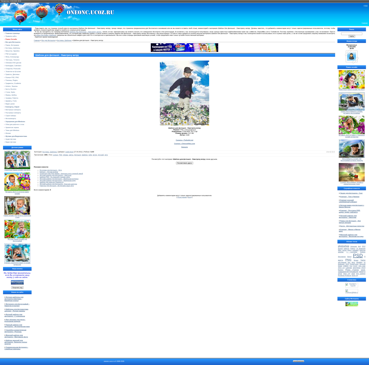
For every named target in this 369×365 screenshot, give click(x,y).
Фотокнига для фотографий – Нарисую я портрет (17, 305)
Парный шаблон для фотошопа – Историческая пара (17, 325)
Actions (362, 252)
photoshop (343, 246)
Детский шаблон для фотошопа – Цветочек (55, 175)
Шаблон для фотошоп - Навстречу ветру (86, 32)
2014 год (341, 268)
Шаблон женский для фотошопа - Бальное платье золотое (15, 342)
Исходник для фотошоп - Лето (51, 170)
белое (344, 250)
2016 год (355, 275)
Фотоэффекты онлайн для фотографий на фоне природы (352, 159)
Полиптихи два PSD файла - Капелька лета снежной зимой (61, 173)
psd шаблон (360, 273)
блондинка (356, 268)
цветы (71, 155)
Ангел (349, 256)
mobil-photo (69, 152)
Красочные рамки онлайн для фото (352, 89)
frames (340, 270)
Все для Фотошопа (48, 40)
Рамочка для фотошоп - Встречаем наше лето (57, 186)
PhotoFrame (354, 264)
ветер (95, 155)
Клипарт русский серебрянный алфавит (348, 201)
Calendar (349, 268)
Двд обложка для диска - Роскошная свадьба (15, 320)
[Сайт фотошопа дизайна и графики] (17, 284)
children (346, 266)
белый (340, 248)
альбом (340, 252)
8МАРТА (362, 272)
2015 (340, 274)
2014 (363, 268)
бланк (340, 266)
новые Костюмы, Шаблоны (46, 35)
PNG (348, 259)
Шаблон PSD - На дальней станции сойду (55, 177)
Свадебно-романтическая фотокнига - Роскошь (15, 331)
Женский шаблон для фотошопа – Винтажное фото (16, 336)
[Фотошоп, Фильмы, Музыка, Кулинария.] (351, 305)
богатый (362, 264)
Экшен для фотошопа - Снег (351, 193)
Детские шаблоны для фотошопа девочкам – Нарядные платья (13, 298)
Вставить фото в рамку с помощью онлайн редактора (352, 136)
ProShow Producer (344, 275)
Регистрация (182, 197)
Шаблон (85, 155)
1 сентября (352, 252)
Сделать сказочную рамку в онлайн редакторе (17, 263)
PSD (60, 155)
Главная (365, 23)
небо (90, 155)
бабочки (362, 250)
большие (353, 246)
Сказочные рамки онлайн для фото (17, 170)
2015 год (346, 273)
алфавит (355, 250)
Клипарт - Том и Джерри (349, 196)
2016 (353, 273)
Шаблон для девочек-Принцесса (51, 182)
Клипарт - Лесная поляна (49, 172)
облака (65, 155)
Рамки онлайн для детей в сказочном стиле (17, 216)
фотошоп (77, 155)
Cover (355, 266)
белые (356, 260)
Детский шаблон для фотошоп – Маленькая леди (58, 180)
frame (363, 260)
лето (106, 155)
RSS (366, 5)
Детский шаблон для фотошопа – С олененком (14, 315)
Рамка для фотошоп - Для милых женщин (350, 221)
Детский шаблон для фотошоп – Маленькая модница (59, 179)
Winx (339, 250)
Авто (353, 262)
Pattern (352, 248)
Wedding (359, 262)
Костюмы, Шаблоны (64, 40)
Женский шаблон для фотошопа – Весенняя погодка (351, 235)
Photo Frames (352, 270)
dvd (359, 246)
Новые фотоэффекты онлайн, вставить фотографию (352, 112)
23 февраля (361, 248)
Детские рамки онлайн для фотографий (17, 240)
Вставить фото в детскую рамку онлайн (17, 192)
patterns (346, 248)
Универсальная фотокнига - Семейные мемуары (16, 348)
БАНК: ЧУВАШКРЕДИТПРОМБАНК (351, 271)
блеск (349, 250)
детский (101, 155)
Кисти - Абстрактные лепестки (352, 226)
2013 (347, 264)
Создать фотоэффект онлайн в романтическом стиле (351, 183)
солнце (55, 155)
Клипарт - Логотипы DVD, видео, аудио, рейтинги (349, 211)
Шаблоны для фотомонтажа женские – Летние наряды (16, 310)
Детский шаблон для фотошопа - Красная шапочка (58, 184)
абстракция (342, 262)
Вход (190, 197)
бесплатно (342, 256)
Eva (351, 266)
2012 (363, 246)
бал (349, 262)
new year (361, 266)
